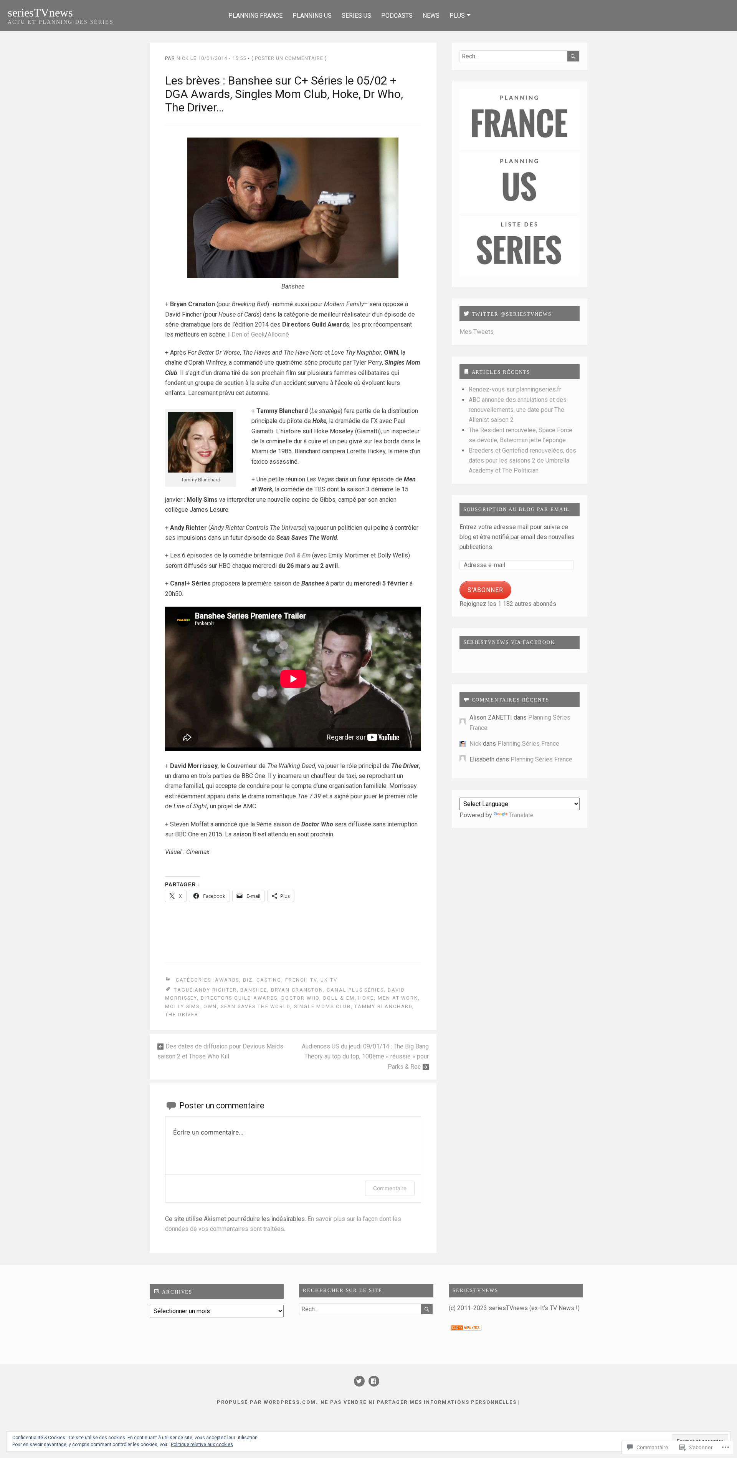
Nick (183, 58)
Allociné (278, 334)
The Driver (181, 1014)
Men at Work (398, 998)
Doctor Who (300, 998)
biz (248, 980)
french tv (301, 980)
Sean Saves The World (255, 1006)
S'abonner (485, 590)
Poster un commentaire (289, 58)
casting (268, 980)
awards (227, 980)
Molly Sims (182, 1006)
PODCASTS (397, 15)
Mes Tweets (476, 331)
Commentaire (390, 1188)
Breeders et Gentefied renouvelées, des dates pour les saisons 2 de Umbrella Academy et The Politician (522, 460)
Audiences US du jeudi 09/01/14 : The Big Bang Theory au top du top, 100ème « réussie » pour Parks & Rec (365, 1056)
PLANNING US (312, 15)
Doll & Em (338, 998)
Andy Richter (215, 990)
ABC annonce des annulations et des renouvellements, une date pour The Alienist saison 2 (518, 410)
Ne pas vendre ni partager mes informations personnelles (419, 1402)
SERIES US (356, 15)
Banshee (253, 990)
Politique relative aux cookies (202, 1444)
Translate (521, 815)
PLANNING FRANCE (255, 15)
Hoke (366, 998)
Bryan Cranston (297, 990)
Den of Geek (248, 334)
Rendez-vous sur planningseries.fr (515, 389)
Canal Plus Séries (355, 990)
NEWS (431, 15)
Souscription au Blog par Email (516, 509)
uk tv (329, 980)
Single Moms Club (322, 1006)
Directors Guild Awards (239, 998)
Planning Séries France (528, 743)
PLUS (457, 15)
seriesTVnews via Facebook (509, 642)
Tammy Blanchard (383, 1006)
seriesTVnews (40, 12)
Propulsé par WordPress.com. (267, 1402)
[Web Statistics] (466, 1328)
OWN (210, 1006)
